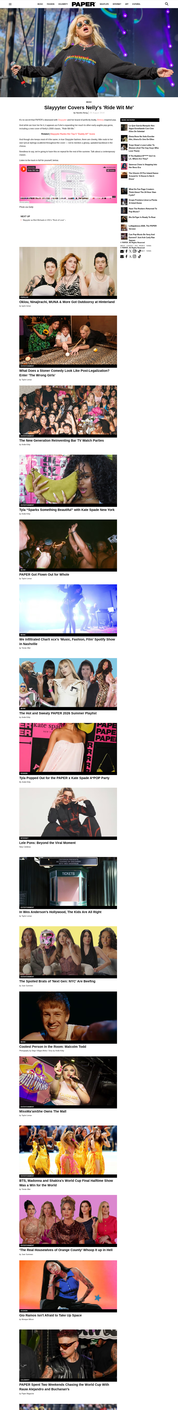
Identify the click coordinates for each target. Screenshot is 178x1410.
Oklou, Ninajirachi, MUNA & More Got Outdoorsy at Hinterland (67, 302)
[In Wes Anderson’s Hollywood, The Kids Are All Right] (68, 881)
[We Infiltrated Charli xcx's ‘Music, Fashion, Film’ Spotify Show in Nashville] (68, 608)
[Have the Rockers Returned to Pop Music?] (124, 210)
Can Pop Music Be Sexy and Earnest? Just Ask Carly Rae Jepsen (142, 237)
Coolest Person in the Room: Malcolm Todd (52, 1046)
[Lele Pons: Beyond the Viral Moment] (68, 812)
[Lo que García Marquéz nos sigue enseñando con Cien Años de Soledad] (124, 127)
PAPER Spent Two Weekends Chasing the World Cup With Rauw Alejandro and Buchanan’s (64, 1387)
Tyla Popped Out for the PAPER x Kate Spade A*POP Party (64, 778)
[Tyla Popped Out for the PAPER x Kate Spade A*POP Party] (68, 747)
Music (40, 4)
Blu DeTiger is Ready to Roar (142, 217)
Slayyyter (62, 120)
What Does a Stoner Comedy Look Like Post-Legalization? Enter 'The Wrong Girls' (64, 373)
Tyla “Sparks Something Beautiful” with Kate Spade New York (67, 510)
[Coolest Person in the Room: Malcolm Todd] (68, 1016)
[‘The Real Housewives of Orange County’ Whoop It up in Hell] (68, 1219)
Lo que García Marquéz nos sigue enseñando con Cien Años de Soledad (142, 128)
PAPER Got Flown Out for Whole (44, 574)
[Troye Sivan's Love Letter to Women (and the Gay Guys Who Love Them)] (124, 147)
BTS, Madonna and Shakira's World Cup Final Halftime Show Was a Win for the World (66, 1183)
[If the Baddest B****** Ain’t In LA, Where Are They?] (124, 158)
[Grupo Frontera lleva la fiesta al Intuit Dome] (124, 202)
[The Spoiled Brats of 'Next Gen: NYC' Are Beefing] (68, 950)
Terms (148, 246)
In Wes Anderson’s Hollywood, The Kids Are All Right (60, 912)
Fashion (50, 4)
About (122, 246)
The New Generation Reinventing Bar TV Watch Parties (61, 440)
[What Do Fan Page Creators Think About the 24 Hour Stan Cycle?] (124, 191)
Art (126, 4)
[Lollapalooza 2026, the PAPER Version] (124, 227)
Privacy (142, 246)
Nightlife (104, 4)
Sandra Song (82, 113)
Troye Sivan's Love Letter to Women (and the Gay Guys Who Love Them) (144, 148)
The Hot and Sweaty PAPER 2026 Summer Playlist (58, 713)
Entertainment (27, 366)
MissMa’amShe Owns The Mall (42, 1111)
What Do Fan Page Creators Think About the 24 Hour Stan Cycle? (142, 192)
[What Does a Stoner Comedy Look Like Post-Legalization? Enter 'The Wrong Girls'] (68, 340)
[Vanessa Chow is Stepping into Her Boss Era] (124, 166)
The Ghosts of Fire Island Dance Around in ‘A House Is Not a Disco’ (143, 176)
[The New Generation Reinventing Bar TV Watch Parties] (68, 409)
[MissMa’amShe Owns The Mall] (68, 1080)
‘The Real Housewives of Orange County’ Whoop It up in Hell (66, 1250)
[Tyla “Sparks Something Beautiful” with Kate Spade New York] (68, 479)
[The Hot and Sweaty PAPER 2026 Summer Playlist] (68, 682)
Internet (117, 4)
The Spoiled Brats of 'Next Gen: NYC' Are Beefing (57, 981)
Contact (130, 246)
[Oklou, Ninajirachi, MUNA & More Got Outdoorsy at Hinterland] (68, 271)
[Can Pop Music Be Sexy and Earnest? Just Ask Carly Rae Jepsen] (124, 236)
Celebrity (63, 4)
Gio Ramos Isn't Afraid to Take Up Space (50, 1315)
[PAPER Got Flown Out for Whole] (68, 544)
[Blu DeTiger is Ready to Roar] (124, 219)
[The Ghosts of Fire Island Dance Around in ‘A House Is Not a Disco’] (124, 175)
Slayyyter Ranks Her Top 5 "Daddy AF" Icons (72, 134)
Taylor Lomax (27, 380)
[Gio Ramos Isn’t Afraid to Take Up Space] (68, 1284)
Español (136, 4)
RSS (136, 246)
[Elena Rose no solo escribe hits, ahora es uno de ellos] (124, 138)
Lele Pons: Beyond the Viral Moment (47, 843)
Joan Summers (27, 986)
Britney (100, 120)
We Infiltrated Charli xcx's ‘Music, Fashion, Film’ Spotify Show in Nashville (67, 641)
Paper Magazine (28, 1394)
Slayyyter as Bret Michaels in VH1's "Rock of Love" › (44, 220)
